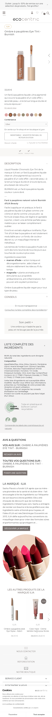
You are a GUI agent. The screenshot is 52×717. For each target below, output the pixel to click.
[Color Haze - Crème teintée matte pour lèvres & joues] (38, 617)
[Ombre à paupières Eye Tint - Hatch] (23, 115)
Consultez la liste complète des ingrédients (25, 310)
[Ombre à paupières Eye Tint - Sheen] (40, 115)
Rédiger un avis (12, 454)
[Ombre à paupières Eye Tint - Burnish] (10, 115)
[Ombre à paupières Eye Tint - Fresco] (15, 115)
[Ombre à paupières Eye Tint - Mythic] (27, 115)
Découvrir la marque (16, 528)
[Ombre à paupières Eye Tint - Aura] (6, 115)
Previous (49, 55)
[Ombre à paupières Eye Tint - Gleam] (36, 115)
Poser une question (15, 472)
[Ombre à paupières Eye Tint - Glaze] (19, 115)
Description (12, 163)
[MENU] (6, 13)
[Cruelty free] (14, 420)
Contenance (10, 120)
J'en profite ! (33, 6)
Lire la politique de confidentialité (13, 704)
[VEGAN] (8, 420)
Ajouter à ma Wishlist (38, 143)
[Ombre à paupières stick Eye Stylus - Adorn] (14, 617)
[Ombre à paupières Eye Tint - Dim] (31, 115)
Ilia (8, 27)
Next (49, 61)
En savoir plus (10, 108)
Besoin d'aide (10, 143)
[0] (42, 13)
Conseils (10, 297)
